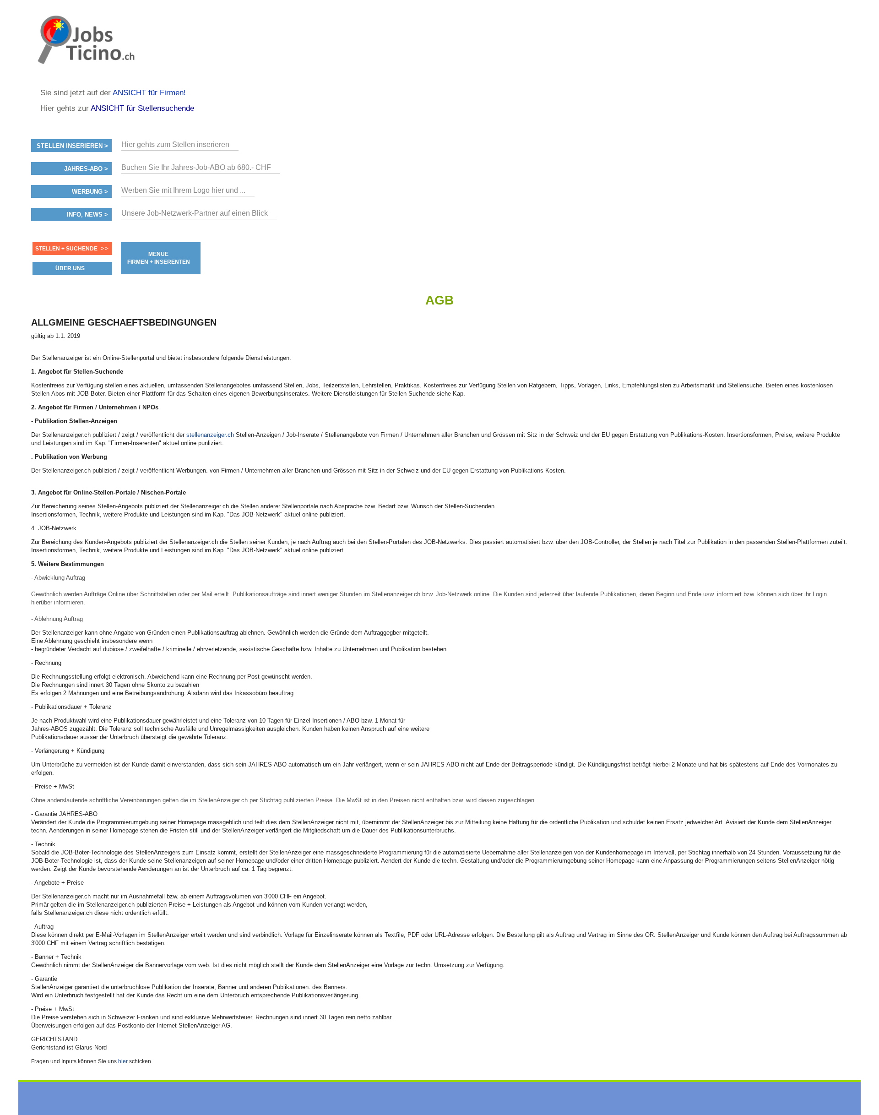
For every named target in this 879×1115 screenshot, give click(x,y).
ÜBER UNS (70, 268)
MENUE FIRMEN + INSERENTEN (158, 258)
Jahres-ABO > (86, 169)
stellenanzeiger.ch (210, 434)
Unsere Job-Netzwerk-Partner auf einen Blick (194, 213)
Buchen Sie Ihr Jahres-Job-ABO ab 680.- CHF (196, 167)
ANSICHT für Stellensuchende (142, 108)
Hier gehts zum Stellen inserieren (175, 144)
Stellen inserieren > (72, 146)
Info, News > (87, 215)
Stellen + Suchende (66, 248)
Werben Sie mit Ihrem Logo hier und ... (183, 190)
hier (123, 1061)
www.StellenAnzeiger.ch (86, 47)
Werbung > (90, 192)
